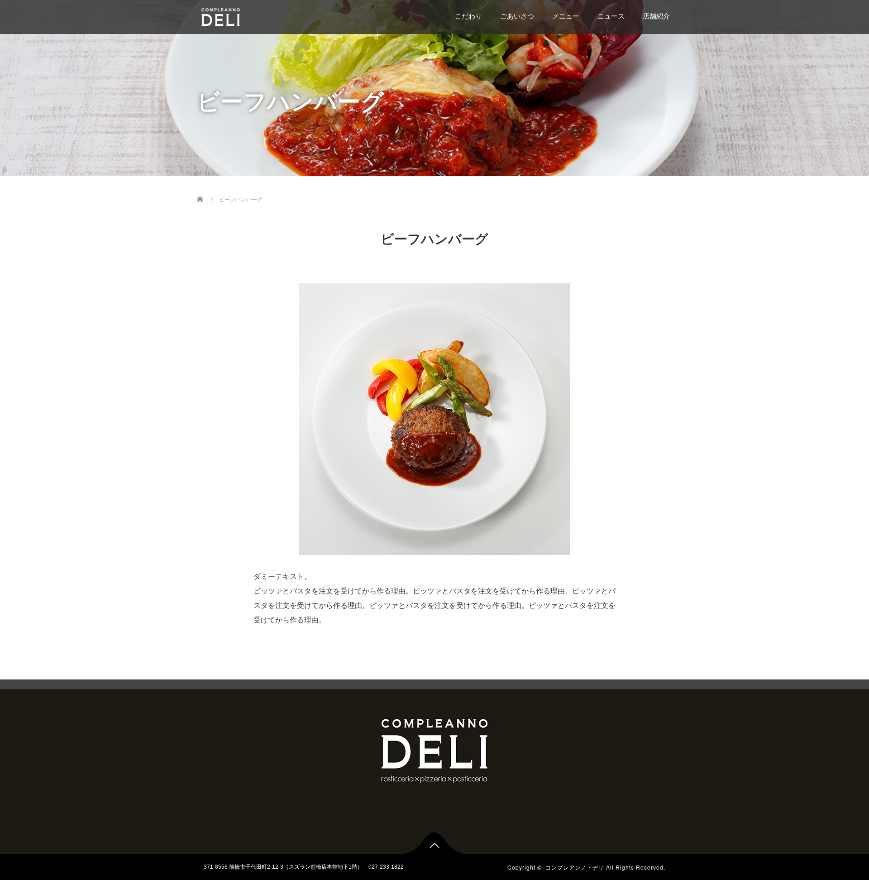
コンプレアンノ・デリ (574, 867)
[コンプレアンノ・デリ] (250, 16)
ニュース (611, 16)
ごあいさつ (517, 16)
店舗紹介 (656, 16)
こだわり (468, 16)
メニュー (565, 16)
